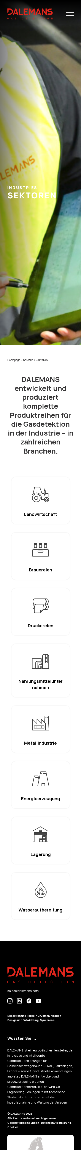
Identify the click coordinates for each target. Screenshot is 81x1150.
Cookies (12, 1127)
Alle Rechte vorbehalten (23, 1118)
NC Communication (48, 1016)
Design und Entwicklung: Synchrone (30, 1020)
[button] (70, 14)
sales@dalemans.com (23, 991)
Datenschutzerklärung (56, 1123)
